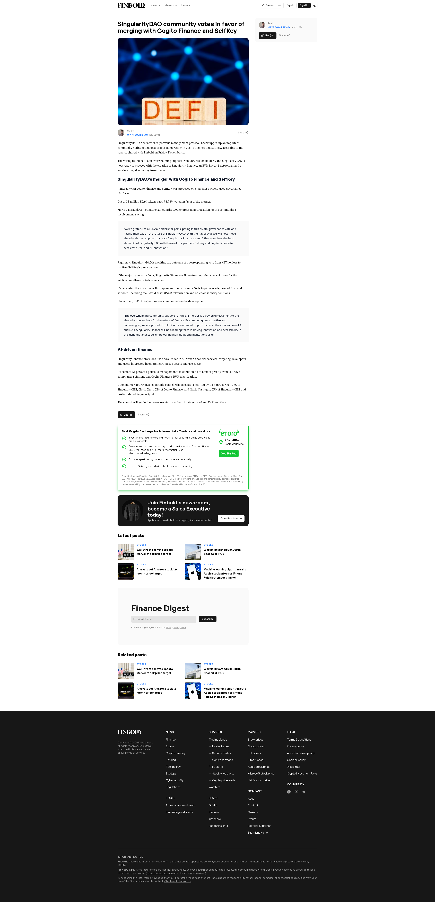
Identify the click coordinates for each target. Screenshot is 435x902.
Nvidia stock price (259, 780)
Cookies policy (296, 760)
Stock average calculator (181, 805)
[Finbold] (131, 5)
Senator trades (220, 753)
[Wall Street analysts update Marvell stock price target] (126, 552)
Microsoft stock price (261, 773)
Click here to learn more (160, 873)
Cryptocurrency (137, 135)
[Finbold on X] (296, 792)
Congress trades (221, 760)
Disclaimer (293, 766)
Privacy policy (295, 746)
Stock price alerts (221, 773)
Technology (173, 766)
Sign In (290, 5)
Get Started (229, 453)
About (251, 798)
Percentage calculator (179, 812)
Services (215, 732)
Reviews (214, 812)
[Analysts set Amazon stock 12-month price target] (126, 571)
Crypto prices (256, 746)
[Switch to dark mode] (314, 5)
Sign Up (304, 5)
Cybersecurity (174, 780)
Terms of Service (134, 752)
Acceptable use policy (301, 753)
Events (252, 819)
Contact (253, 805)
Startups (171, 773)
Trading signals (218, 739)
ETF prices (254, 753)
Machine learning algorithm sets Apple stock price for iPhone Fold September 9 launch (225, 573)
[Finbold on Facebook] (289, 792)
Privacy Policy (179, 627)
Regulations (173, 787)
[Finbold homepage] (136, 732)
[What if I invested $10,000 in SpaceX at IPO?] (193, 552)
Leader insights (218, 825)
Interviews (215, 819)
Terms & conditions (299, 739)
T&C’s (168, 627)
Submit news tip (258, 832)
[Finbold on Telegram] (304, 792)
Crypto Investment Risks (302, 773)
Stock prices (255, 739)
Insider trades (219, 746)
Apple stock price (259, 766)
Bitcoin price (256, 760)
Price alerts (216, 766)
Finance (171, 739)
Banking (171, 760)
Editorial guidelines (259, 825)
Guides (213, 805)
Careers (253, 812)
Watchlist (214, 787)
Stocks (141, 545)
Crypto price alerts (222, 780)
